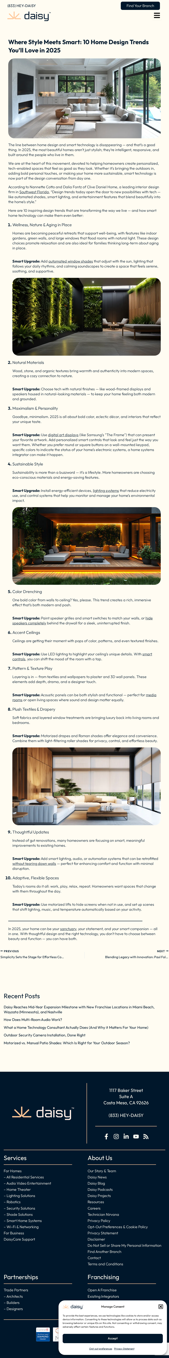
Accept (113, 1338)
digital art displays (63, 434)
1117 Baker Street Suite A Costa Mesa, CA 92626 (126, 1096)
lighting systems (106, 490)
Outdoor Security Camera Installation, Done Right (45, 1035)
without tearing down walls (34, 863)
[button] (161, 1307)
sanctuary (68, 928)
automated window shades (70, 261)
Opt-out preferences (100, 1348)
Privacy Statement (124, 1348)
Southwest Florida (34, 191)
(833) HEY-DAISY (21, 5)
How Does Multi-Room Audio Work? (33, 1019)
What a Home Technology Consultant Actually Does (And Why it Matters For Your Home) (76, 1027)
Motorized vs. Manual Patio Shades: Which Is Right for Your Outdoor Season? (67, 1043)
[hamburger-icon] (157, 16)
